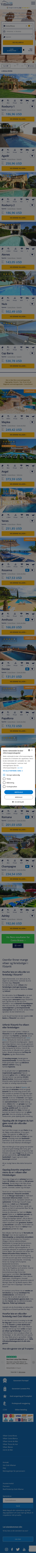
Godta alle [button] (19, 792)
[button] (18, 771)
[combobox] (29, 750)
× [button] (32, 750)
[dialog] (18, 776)
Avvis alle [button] (18, 797)
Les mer (20, 768)
